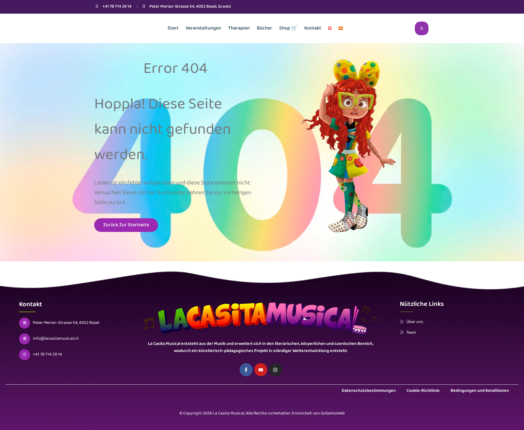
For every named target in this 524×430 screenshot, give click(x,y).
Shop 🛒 (288, 28)
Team (411, 332)
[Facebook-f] (246, 369)
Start (173, 28)
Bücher (264, 28)
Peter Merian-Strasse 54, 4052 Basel (66, 323)
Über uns (414, 321)
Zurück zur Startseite (126, 225)
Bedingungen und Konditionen (480, 391)
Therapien (239, 28)
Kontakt (312, 28)
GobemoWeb (333, 413)
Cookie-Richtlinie (423, 391)
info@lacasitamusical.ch (56, 338)
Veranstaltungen (203, 28)
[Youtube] (260, 369)
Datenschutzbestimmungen (369, 391)
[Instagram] (275, 369)
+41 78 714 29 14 (117, 6)
